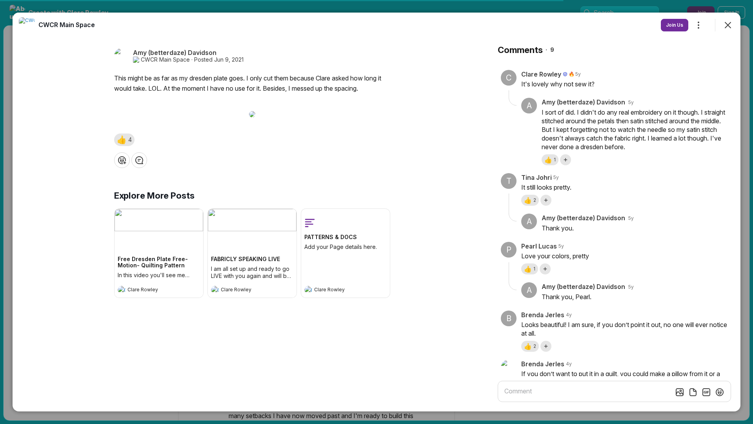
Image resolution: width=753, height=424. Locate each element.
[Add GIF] (706, 392)
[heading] (151, 290)
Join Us (674, 25)
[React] (122, 160)
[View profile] (122, 290)
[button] (124, 139)
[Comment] (139, 160)
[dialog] (376, 212)
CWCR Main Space (165, 60)
